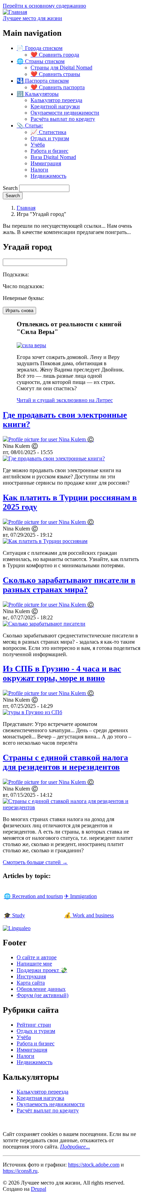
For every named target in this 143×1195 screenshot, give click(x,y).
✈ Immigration (80, 896)
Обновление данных (41, 989)
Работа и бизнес (49, 151)
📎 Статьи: (30, 125)
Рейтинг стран (34, 1025)
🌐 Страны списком (41, 61)
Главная (26, 208)
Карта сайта (31, 983)
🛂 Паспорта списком (43, 81)
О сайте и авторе (37, 957)
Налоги (39, 170)
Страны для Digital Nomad (61, 67)
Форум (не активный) (42, 995)
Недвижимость (48, 176)
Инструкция (31, 976)
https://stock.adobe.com (93, 1165)
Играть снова (19, 310)
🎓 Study (14, 915)
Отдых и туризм (50, 138)
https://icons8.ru (20, 1171)
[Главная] (15, 12)
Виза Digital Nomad (53, 157)
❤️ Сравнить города (55, 55)
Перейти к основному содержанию (44, 6)
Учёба (38, 145)
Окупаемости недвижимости (65, 113)
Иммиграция (46, 163)
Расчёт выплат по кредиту (48, 1110)
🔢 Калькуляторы (38, 94)
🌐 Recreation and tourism (33, 896)
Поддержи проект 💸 (42, 970)
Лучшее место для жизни (32, 18)
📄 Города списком (39, 48)
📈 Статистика (48, 132)
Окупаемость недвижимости (51, 1104)
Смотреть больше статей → (35, 862)
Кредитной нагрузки (55, 106)
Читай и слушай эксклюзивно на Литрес (65, 400)
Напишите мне (34, 964)
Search (10, 188)
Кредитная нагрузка (40, 1098)
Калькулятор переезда (56, 100)
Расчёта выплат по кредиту (63, 119)
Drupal (38, 1189)
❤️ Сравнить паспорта (58, 87)
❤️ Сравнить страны (55, 74)
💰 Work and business (89, 915)
